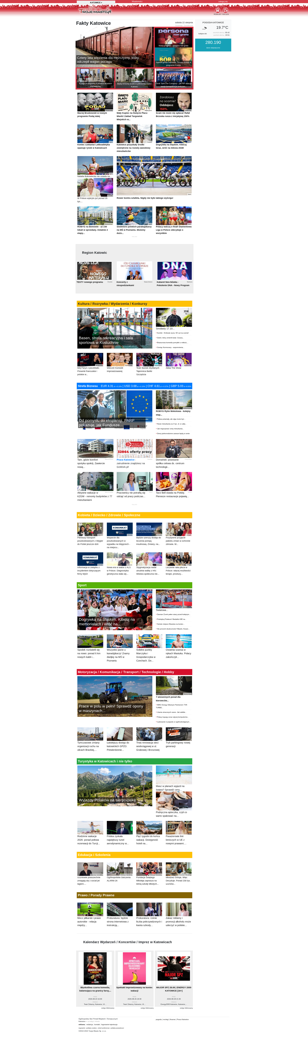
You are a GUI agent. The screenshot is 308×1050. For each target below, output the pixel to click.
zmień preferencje (104, 1028)
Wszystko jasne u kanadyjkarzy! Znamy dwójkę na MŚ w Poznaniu (118, 655)
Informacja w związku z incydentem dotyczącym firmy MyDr (90, 569)
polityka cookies (91, 1028)
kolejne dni (203, 34)
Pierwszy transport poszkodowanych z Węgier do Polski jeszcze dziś (90, 539)
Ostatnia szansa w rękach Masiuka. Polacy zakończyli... (178, 653)
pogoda (159, 1019)
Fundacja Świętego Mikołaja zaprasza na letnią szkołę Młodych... (149, 879)
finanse (172, 1019)
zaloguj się (223, 1)
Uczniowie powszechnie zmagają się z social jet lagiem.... (90, 879)
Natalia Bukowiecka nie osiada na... (94, 175)
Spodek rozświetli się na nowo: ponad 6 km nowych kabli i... (88, 653)
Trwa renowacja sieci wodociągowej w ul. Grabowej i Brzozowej (147, 746)
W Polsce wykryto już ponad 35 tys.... (94, 199)
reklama (82, 1024)
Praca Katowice (126, 459)
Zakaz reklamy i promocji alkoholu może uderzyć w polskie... (178, 922)
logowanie (105, 1024)
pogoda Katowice (213, 22)
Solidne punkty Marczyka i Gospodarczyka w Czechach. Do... (145, 655)
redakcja (89, 1024)
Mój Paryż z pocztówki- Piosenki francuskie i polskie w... (90, 370)
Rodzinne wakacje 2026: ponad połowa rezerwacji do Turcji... (88, 840)
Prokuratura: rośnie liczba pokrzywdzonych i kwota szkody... (149, 922)
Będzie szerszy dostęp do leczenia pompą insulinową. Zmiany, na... (149, 539)
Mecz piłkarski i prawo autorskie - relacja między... (89, 922)
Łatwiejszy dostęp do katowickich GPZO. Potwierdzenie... (118, 746)
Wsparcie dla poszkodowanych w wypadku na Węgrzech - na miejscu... (119, 541)
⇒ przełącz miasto (93, 1021)
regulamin (82, 1028)
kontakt (97, 1024)
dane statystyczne (213, 48)
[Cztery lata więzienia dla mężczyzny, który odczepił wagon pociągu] (115, 47)
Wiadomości (137, 1)
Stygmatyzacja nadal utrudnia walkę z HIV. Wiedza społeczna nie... (149, 569)
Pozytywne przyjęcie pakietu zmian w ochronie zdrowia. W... (178, 539)
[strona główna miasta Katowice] (95, 9)
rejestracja (113, 1024)
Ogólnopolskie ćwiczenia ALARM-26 (119, 878)
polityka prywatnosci (117, 1028)
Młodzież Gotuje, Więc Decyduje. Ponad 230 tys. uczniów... (178, 879)
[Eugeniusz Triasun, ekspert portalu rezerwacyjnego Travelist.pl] (114, 785)
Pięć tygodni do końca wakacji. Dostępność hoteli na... (148, 840)
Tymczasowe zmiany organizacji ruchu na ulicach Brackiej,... (88, 746)
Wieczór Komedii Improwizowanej (119, 368)
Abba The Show (178, 367)
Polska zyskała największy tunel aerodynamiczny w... (118, 840)
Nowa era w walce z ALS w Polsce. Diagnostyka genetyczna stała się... (119, 569)
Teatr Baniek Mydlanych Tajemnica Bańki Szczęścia (149, 370)
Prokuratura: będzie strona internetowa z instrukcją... (118, 922)
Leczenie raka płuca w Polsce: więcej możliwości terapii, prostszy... (178, 569)
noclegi (165, 1019)
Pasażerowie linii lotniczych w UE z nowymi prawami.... (176, 840)
